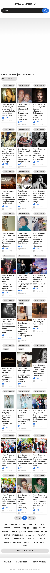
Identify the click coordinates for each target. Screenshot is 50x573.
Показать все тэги (25, 550)
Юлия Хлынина (9, 85)
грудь (44, 532)
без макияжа (18, 539)
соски (35, 542)
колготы (7, 528)
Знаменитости (21, 562)
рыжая (42, 528)
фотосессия (11, 524)
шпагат (42, 524)
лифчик (5, 531)
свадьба (32, 524)
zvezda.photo (21, 569)
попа (7, 539)
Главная (7, 562)
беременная (33, 532)
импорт (17, 542)
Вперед (31, 518)
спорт (43, 542)
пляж (7, 535)
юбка (25, 546)
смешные (31, 539)
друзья (22, 532)
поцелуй (7, 542)
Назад (18, 518)
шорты (17, 528)
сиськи (41, 539)
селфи (22, 524)
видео (21, 303)
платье (41, 535)
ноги (34, 528)
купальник (17, 535)
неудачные (30, 535)
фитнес (25, 528)
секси (14, 531)
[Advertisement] (25, 45)
